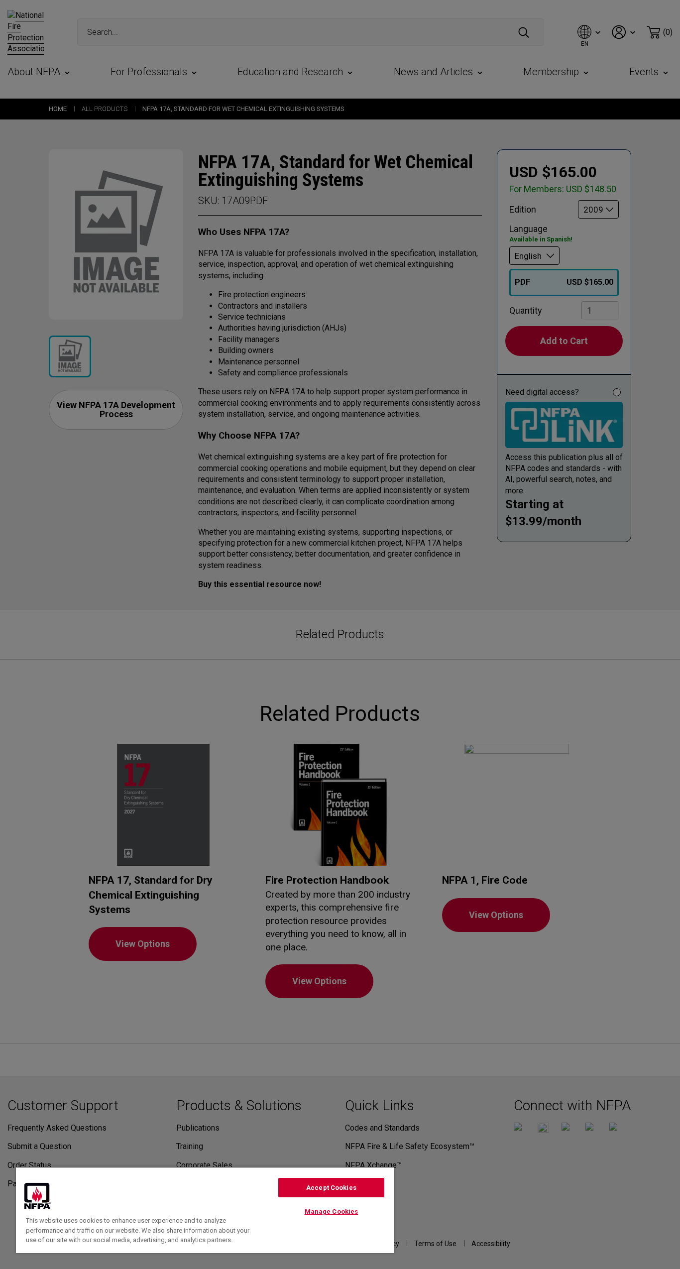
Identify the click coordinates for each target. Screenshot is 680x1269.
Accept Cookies (331, 1187)
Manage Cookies (331, 1211)
